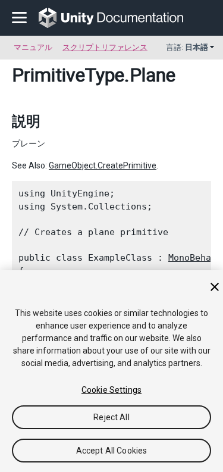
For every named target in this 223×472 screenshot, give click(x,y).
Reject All (111, 417)
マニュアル (33, 47)
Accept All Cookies (111, 450)
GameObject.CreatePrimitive (102, 165)
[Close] (215, 287)
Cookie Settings (111, 390)
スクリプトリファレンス (104, 47)
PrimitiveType (68, 75)
